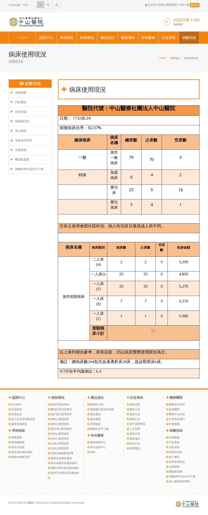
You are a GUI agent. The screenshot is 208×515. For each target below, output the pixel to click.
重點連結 (134, 438)
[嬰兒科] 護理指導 (61, 429)
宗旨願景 (16, 409)
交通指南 (20, 150)
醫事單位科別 (176, 414)
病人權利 (20, 131)
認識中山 (46, 37)
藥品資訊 (107, 37)
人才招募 (134, 429)
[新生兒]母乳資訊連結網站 (63, 475)
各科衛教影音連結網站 (63, 463)
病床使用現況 (23, 140)
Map (195, 5)
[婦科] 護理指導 (59, 419)
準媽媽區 (67, 37)
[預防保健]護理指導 (62, 453)
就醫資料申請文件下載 (28, 169)
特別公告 (134, 443)
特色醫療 (148, 37)
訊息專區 (169, 37)
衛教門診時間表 (59, 404)
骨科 (92, 452)
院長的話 (16, 414)
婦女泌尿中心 (98, 447)
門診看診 (20, 102)
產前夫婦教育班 (20, 457)
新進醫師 (174, 409)
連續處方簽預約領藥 (102, 409)
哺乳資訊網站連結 (21, 452)
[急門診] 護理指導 (61, 414)
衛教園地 (87, 37)
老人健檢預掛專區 (179, 481)
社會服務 (174, 424)
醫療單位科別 (176, 404)
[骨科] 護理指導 (59, 433)
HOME (22, 37)
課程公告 (134, 419)
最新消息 (134, 404)
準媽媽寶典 (18, 442)
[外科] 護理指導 (59, 438)
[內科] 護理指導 (59, 443)
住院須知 (20, 111)
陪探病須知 (21, 121)
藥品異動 (95, 419)
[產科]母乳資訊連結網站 (64, 468)
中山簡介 (16, 404)
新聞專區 (134, 448)
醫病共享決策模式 (61, 409)
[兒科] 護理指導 (59, 448)
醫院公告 (134, 409)
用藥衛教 (95, 424)
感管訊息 (134, 433)
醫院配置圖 (21, 159)
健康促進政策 (19, 424)
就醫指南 (189, 37)
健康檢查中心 (98, 442)
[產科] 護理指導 (59, 424)
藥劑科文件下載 (99, 429)
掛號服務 (20, 92)
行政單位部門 (176, 419)
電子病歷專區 (137, 424)
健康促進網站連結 (61, 458)
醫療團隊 (128, 37)
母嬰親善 (16, 437)
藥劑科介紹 (96, 404)
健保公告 (134, 414)
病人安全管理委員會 (23, 419)
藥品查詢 (95, 414)
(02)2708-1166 (186, 20)
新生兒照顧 (18, 447)
